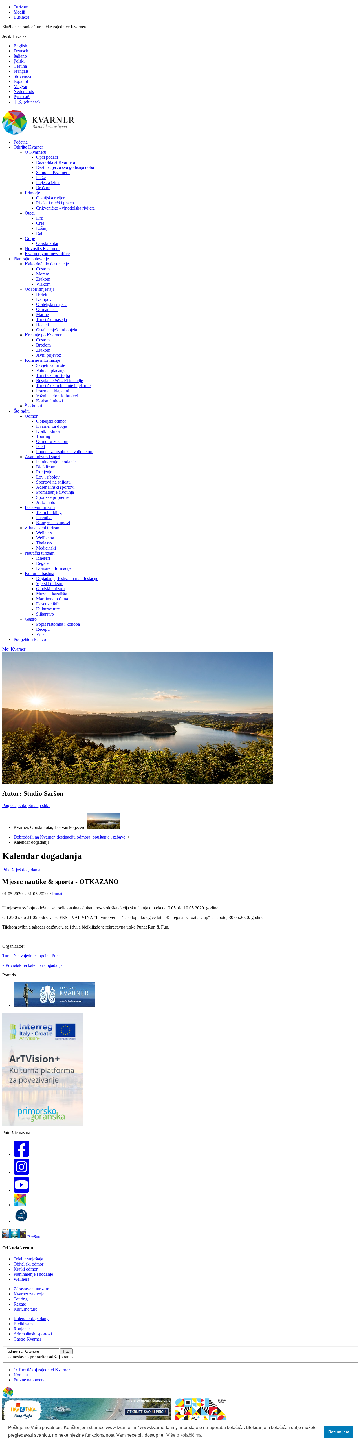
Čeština (20, 66)
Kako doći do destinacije (47, 263)
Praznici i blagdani (52, 390)
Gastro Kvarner (27, 1339)
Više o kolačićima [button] (184, 1435)
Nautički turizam (39, 553)
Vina (40, 634)
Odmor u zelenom (52, 441)
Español (21, 81)
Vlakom (43, 284)
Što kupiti (33, 406)
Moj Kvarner (13, 649)
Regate (42, 563)
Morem (42, 274)
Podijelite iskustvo (30, 639)
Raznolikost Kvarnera (55, 162)
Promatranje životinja (55, 492)
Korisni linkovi (49, 400)
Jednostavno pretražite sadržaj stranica (40, 1356)
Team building (49, 512)
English (20, 45)
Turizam (21, 7)
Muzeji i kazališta (51, 593)
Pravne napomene (29, 1379)
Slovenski (22, 76)
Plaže (41, 177)
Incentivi (44, 517)
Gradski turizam (50, 588)
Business (21, 17)
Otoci (30, 213)
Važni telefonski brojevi (57, 395)
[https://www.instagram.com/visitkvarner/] (21, 1172)
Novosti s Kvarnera (42, 248)
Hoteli (41, 294)
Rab (39, 233)
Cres (40, 223)
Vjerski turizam (49, 583)
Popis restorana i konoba (58, 624)
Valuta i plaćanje (50, 370)
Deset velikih (48, 603)
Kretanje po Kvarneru (44, 334)
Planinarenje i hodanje (56, 461)
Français (21, 71)
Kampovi (44, 299)
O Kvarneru (35, 152)
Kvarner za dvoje (51, 426)
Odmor (31, 416)
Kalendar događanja (31, 1318)
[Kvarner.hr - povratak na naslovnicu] (39, 133)
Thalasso (44, 543)
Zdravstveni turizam (42, 527)
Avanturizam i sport (42, 456)
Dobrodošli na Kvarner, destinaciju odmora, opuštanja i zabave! (70, 837)
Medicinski (46, 548)
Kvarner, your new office (47, 253)
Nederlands (24, 91)
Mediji (19, 12)
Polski (19, 61)
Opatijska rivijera (51, 197)
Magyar (20, 86)
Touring (43, 436)
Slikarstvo (45, 614)
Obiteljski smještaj (52, 304)
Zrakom (43, 279)
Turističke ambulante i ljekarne (63, 385)
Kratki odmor (48, 431)
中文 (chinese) (27, 102)
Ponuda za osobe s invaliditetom (64, 451)
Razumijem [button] (338, 1432)
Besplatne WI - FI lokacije (59, 380)
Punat (57, 893)
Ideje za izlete (48, 182)
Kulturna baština (39, 573)
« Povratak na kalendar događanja (32, 965)
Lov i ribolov (48, 477)
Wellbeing (45, 537)
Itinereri (43, 558)
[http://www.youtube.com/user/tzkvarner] (21, 1190)
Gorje (30, 238)
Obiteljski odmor (51, 421)
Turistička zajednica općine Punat (32, 955)
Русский (22, 96)
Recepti (43, 629)
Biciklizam (45, 466)
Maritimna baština (52, 598)
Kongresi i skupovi (53, 522)
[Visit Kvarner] (20, 1204)
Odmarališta (47, 309)
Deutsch (21, 50)
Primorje (32, 192)
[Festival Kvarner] (54, 1005)
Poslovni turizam (40, 507)
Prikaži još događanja (21, 869)
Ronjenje (44, 471)
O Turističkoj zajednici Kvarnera (43, 1369)
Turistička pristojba (53, 375)
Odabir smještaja (39, 289)
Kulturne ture (48, 609)
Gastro (31, 619)
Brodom (43, 345)
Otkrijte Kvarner (28, 147)
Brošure (43, 187)
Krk (39, 218)
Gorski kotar (47, 243)
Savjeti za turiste (50, 365)
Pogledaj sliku (14, 805)
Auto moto (45, 502)
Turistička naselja (51, 319)
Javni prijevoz (48, 355)
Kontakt (21, 1374)
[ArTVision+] (42, 1124)
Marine (42, 314)
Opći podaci (47, 157)
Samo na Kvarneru (53, 172)
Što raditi (22, 411)
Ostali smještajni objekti (57, 329)
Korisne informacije (42, 360)
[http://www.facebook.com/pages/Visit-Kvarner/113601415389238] (21, 1154)
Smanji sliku (39, 805)
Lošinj (41, 228)
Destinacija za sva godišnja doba (65, 167)
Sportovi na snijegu (53, 482)
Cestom (43, 268)
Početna (21, 142)
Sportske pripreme (52, 497)
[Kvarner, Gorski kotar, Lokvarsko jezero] (103, 827)
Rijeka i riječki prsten (55, 202)
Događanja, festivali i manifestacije (67, 578)
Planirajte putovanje (31, 258)
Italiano (20, 56)
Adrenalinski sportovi (55, 487)
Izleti (40, 446)
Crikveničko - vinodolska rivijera (65, 208)
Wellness (44, 532)
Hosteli (42, 324)
